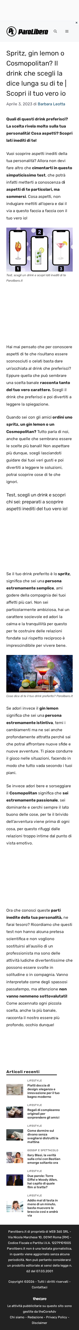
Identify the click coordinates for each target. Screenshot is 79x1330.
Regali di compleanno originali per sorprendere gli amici (43, 1113)
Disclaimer (39, 1323)
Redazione (35, 1317)
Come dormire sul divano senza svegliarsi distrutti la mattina (42, 1136)
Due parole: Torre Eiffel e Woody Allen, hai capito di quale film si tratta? (42, 1181)
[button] (55, 31)
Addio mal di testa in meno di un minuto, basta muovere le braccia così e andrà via (42, 1208)
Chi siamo (17, 1317)
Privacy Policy (56, 1317)
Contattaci (39, 1287)
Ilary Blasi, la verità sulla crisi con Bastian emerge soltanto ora (43, 1159)
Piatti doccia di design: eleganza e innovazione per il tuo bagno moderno (43, 1091)
